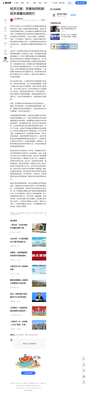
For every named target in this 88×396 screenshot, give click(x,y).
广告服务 (42, 383)
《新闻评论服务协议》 (33, 335)
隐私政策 (31, 383)
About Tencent (19, 383)
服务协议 (26, 383)
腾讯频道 (33, 385)
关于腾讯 (13, 383)
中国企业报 (13, 246)
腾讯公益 (22, 385)
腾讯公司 (26, 390)
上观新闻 (12, 329)
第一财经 (12, 232)
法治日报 (12, 260)
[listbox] (28, 275)
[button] (73, 15)
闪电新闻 (12, 301)
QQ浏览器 (27, 385)
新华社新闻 (13, 287)
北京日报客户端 (14, 315)
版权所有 (30, 390)
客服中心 (38, 385)
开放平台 (36, 383)
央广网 (12, 273)
